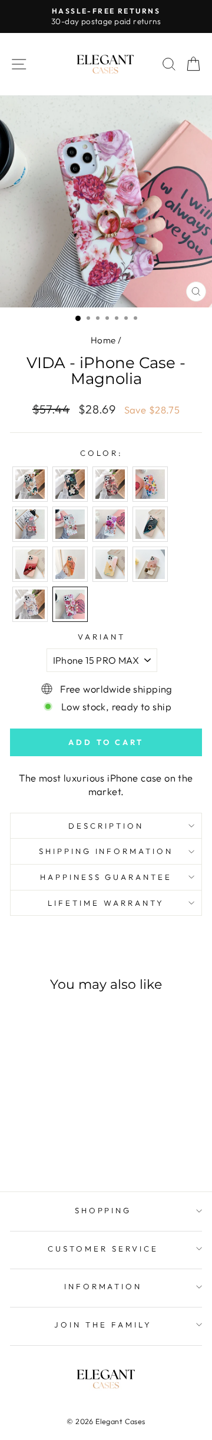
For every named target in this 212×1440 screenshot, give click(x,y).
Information (103, 1286)
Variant (102, 636)
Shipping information (106, 851)
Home (103, 340)
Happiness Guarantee (106, 877)
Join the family (103, 1324)
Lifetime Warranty (106, 903)
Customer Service (103, 1248)
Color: (101, 453)
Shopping (103, 1210)
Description (106, 825)
